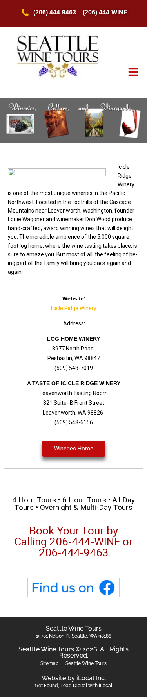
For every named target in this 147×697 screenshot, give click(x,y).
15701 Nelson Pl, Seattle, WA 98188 (73, 636)
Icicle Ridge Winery (73, 308)
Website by (74, 678)
